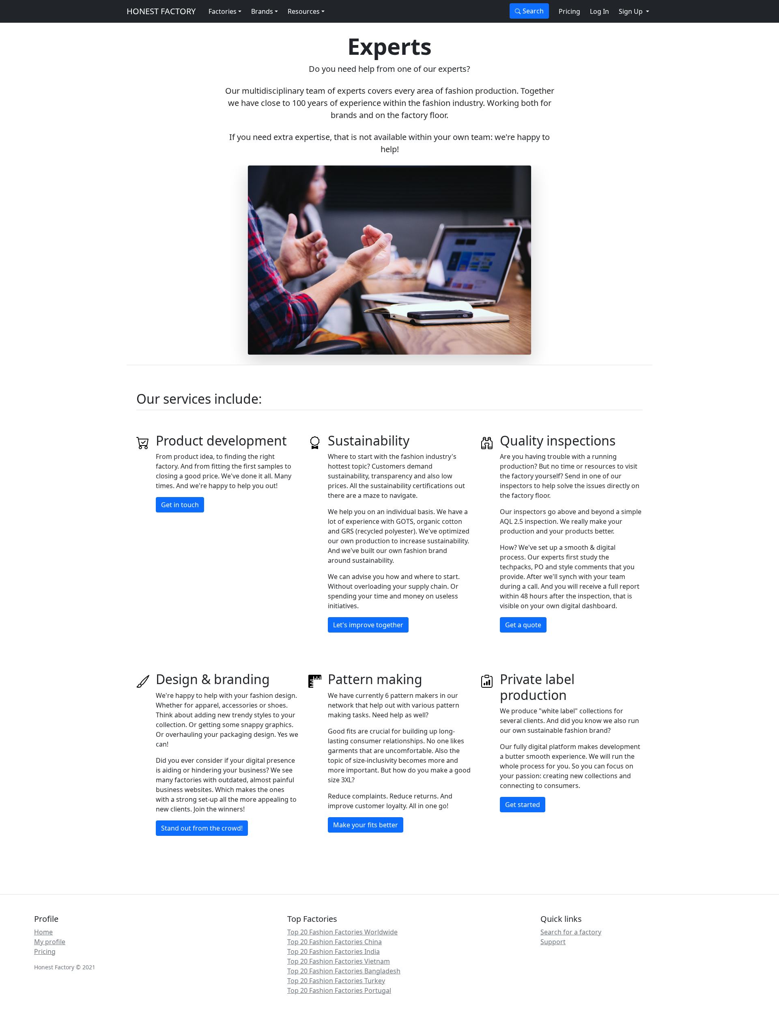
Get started (522, 804)
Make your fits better (365, 824)
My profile (49, 941)
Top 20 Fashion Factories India (333, 951)
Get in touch (180, 504)
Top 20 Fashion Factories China (334, 941)
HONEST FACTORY (161, 11)
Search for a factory (570, 932)
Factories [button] (223, 11)
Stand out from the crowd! (202, 828)
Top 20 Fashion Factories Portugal (339, 990)
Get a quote (523, 624)
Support (553, 941)
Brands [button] (262, 11)
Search (532, 10)
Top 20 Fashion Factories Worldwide (342, 932)
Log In (599, 11)
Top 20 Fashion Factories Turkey (336, 980)
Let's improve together (368, 624)
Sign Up (631, 11)
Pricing (569, 11)
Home (43, 932)
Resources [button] (304, 11)
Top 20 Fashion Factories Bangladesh (343, 970)
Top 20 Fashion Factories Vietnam (338, 961)
